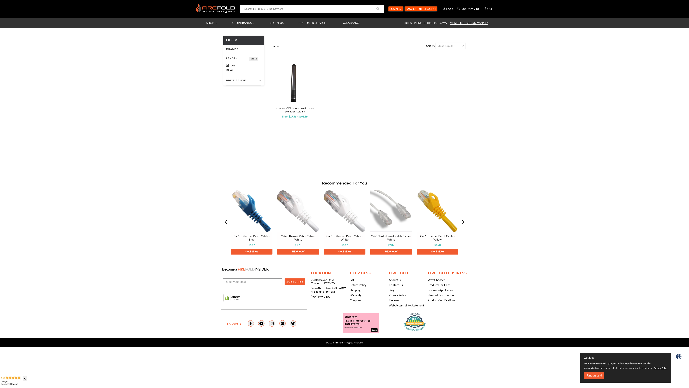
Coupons (355, 300)
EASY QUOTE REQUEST (421, 8)
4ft (231, 70)
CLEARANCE (351, 22)
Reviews (394, 300)
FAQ (352, 279)
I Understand (594, 375)
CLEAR (254, 59)
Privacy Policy (397, 295)
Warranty (356, 295)
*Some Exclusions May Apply (469, 22)
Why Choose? (436, 279)
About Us (276, 22)
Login (449, 8)
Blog (391, 290)
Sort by (430, 45)
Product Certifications (441, 300)
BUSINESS (395, 8)
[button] (225, 222)
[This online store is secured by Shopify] (232, 298)
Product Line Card (439, 285)
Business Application (441, 290)
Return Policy (358, 285)
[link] (251, 222)
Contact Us (396, 285)
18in (232, 65)
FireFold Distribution (441, 295)
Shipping (355, 290)
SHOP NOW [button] (251, 251)
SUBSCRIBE (294, 281)
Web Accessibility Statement (406, 305)
